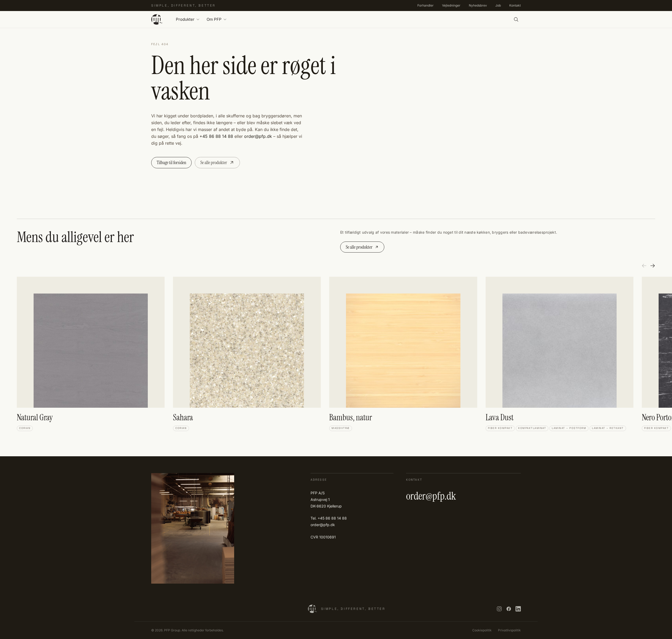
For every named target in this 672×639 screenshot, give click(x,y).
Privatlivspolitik (509, 630)
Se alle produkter (213, 162)
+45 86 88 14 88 (216, 136)
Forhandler (425, 5)
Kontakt (515, 5)
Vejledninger (451, 5)
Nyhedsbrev (478, 5)
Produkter (185, 19)
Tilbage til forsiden (171, 162)
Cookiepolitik (482, 630)
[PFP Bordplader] (156, 19)
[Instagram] (499, 608)
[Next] (652, 265)
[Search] (516, 19)
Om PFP (214, 19)
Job (498, 5)
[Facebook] (508, 608)
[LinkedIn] (518, 608)
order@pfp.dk (258, 136)
